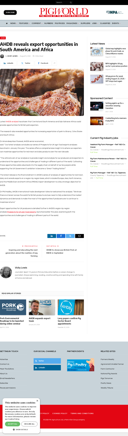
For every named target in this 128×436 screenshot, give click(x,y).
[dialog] (21, 416)
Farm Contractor (107, 369)
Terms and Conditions (82, 413)
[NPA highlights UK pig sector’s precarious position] (96, 66)
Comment (36, 23)
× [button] (37, 401)
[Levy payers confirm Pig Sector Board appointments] (71, 307)
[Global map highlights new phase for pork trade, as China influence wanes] (96, 51)
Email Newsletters (7, 378)
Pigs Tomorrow (106, 378)
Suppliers (85, 23)
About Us (3, 374)
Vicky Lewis (12, 56)
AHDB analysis (12, 122)
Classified (105, 23)
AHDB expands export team (39, 319)
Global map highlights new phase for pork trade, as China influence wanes (116, 51)
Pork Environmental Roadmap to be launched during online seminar (12, 321)
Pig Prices (60, 23)
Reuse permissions (8, 388)
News (13, 23)
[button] (21, 429)
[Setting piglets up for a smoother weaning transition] (96, 106)
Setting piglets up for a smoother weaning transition (114, 105)
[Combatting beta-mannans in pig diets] (96, 121)
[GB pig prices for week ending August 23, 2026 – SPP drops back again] (96, 79)
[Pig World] (64, 12)
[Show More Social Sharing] (54, 63)
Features (23, 23)
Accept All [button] (12, 424)
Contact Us (4, 364)
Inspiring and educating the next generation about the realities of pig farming (22, 253)
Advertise (4, 359)
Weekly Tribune (107, 388)
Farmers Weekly (107, 359)
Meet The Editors (7, 369)
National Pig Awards (109, 374)
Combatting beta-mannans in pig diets (116, 119)
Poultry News (106, 383)
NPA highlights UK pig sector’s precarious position (116, 64)
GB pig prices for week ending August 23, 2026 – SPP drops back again (116, 78)
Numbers (48, 23)
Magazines (71, 23)
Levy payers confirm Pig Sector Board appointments (69, 321)
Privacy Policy (41, 413)
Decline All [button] (29, 424)
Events (115, 23)
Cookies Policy (59, 413)
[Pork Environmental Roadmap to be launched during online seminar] (13, 307)
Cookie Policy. (14, 419)
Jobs (94, 23)
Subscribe (10, 12)
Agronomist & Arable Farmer (112, 364)
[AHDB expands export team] (42, 307)
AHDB (3, 38)
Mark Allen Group (71, 420)
